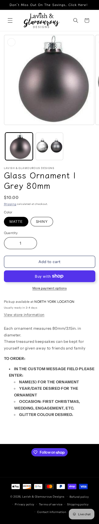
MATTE (16, 221)
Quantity (11, 233)
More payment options (49, 288)
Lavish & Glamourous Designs (43, 496)
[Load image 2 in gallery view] (49, 146)
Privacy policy (24, 504)
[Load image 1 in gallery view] (19, 146)
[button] (10, 20)
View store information (24, 314)
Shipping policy (78, 504)
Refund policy (79, 496)
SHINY (42, 221)
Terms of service (51, 504)
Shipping (10, 204)
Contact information (51, 512)
